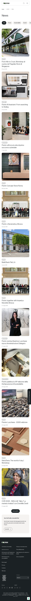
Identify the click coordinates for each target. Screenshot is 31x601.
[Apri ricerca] (24, 3)
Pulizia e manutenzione (21, 546)
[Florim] (6, 3)
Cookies (3, 568)
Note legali (4, 562)
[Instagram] (2, 587)
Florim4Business (20, 549)
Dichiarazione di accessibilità (5, 557)
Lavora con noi (5, 549)
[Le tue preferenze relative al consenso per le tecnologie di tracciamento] (28, 598)
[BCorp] (4, 581)
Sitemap (3, 570)
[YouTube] (7, 587)
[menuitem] (8, 547)
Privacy (3, 565)
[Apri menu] (27, 3)
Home (3, 9)
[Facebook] (9, 587)
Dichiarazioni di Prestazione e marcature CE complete (8, 553)
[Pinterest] (4, 587)
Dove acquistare (20, 556)
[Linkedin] (12, 587)
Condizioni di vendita (6, 546)
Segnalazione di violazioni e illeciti (22, 553)
